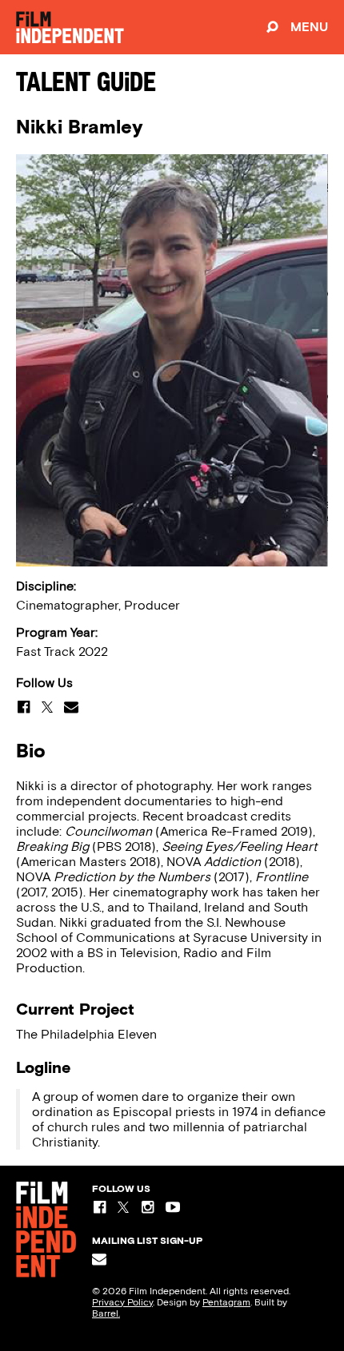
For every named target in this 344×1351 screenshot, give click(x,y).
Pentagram (226, 1302)
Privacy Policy (122, 1302)
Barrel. (106, 1313)
